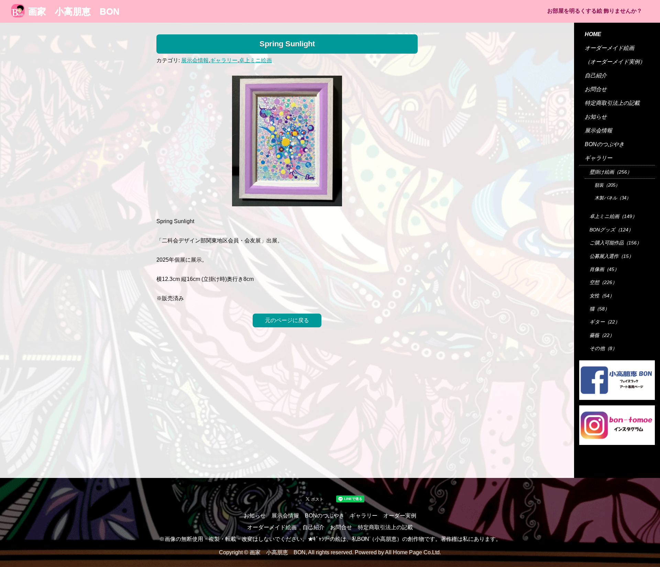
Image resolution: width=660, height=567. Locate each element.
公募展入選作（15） (612, 256)
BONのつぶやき (604, 144)
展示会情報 (195, 60)
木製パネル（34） (613, 197)
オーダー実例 (399, 516)
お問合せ (596, 89)
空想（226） (603, 282)
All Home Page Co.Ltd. (413, 552)
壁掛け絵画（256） (611, 172)
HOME (593, 34)
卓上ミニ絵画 (255, 60)
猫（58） (599, 309)
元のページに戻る (287, 320)
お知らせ (596, 117)
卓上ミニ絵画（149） (613, 216)
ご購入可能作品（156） (615, 243)
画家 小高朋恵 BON (74, 11)
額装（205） (607, 185)
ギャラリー (224, 60)
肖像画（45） (604, 269)
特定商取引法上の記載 (612, 103)
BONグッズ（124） (611, 229)
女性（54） (602, 295)
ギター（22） (605, 322)
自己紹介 (596, 75)
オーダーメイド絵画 (609, 48)
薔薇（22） (602, 335)
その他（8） (603, 348)
